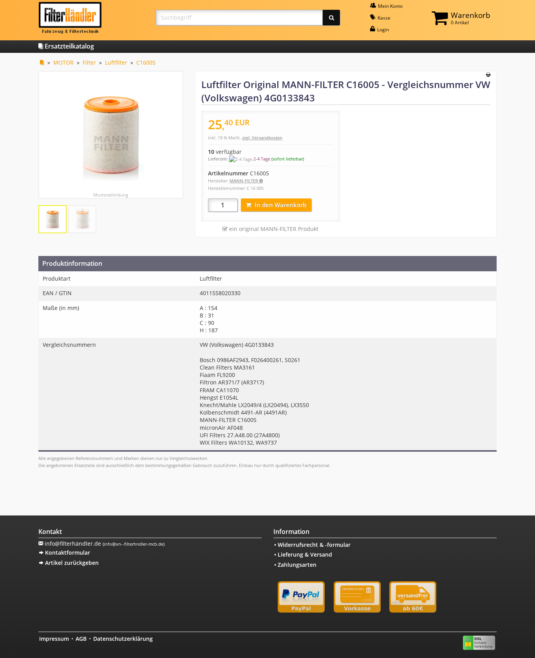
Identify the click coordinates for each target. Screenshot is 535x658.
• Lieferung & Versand (303, 554)
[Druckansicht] (488, 75)
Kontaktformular (66, 552)
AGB (81, 638)
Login (382, 29)
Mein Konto (390, 6)
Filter (89, 62)
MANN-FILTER (244, 181)
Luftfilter (116, 62)
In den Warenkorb (280, 205)
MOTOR (63, 62)
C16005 (145, 62)
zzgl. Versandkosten (262, 138)
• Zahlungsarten (295, 564)
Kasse (383, 17)
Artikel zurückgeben (71, 562)
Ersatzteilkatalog (68, 46)
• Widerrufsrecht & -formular (312, 544)
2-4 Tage (261, 159)
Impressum (54, 638)
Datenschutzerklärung (123, 638)
